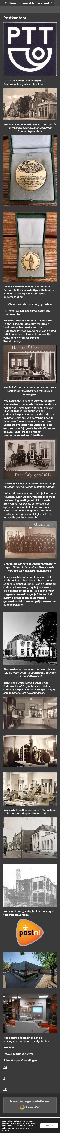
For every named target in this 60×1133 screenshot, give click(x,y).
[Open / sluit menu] (57, 3)
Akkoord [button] (49, 1125)
